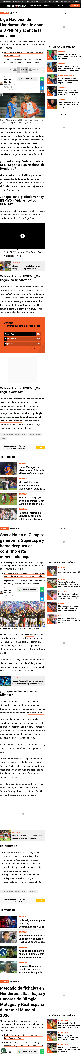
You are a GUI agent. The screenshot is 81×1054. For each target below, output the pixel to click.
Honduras (16, 13)
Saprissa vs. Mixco (17, 2)
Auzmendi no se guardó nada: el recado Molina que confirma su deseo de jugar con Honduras (24, 575)
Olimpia (30, 634)
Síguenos (42, 447)
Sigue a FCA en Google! (28, 79)
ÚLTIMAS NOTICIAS (34, 6)
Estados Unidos (36, 712)
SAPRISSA (47, 6)
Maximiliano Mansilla (9, 80)
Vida (3, 438)
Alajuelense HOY (53, 2)
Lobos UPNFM (35, 434)
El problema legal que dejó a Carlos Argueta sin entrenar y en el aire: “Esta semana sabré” (24, 582)
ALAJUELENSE (59, 6)
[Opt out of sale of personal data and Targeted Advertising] (3, 1050)
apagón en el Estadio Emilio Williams (20, 419)
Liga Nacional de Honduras (31, 136)
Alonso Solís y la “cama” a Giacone (35, 2)
